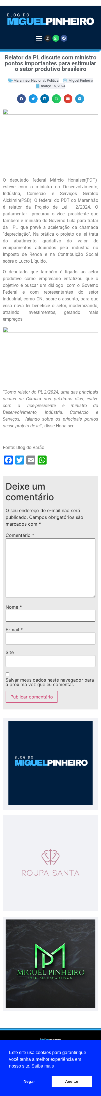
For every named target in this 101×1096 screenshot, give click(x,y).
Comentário (20, 535)
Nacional (38, 80)
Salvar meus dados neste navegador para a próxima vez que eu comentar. (50, 682)
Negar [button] (29, 1081)
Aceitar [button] (72, 1081)
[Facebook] (64, 38)
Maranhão (21, 80)
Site (10, 652)
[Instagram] (47, 38)
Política (53, 80)
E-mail (14, 629)
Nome (14, 607)
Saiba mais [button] (42, 1066)
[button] (39, 38)
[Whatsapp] (55, 38)
